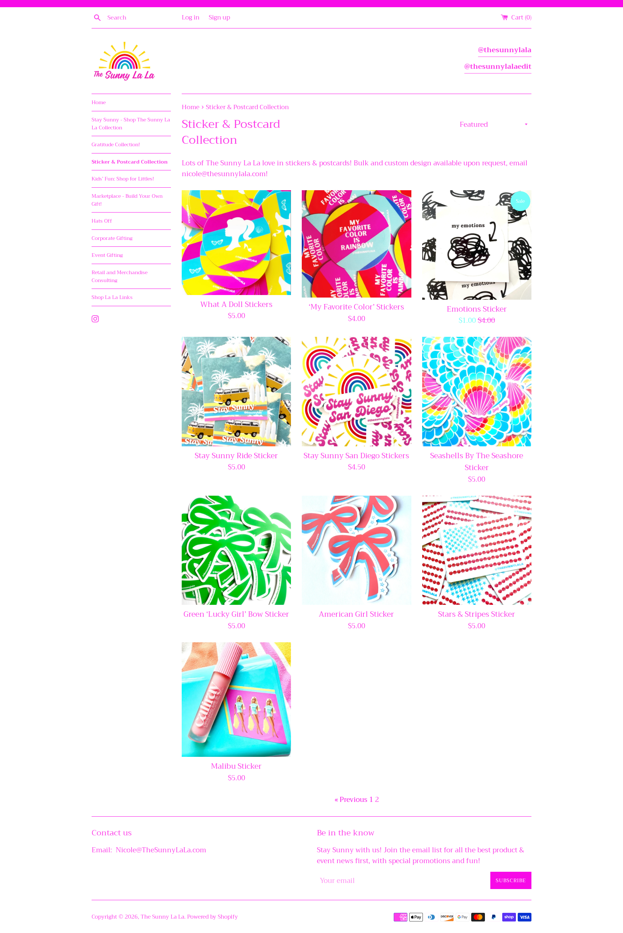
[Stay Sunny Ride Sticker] (236, 391)
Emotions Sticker (477, 309)
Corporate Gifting (112, 238)
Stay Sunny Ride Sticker (236, 455)
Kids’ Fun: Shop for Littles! (123, 178)
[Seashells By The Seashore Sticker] (476, 391)
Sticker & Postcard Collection (130, 161)
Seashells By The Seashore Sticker (476, 461)
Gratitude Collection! (116, 144)
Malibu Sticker (236, 766)
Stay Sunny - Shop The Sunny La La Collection (131, 123)
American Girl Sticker (356, 614)
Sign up (219, 17)
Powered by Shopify (212, 916)
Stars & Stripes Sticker (476, 614)
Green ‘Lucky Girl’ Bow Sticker (236, 614)
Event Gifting (107, 255)
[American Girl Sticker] (356, 550)
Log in (190, 17)
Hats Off (102, 220)
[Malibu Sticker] (236, 699)
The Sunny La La (162, 916)
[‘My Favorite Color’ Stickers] (356, 244)
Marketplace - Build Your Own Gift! (127, 200)
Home (99, 102)
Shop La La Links (112, 297)
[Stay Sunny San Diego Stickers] (356, 391)
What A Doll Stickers (236, 304)
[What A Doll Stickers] (236, 242)
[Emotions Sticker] (476, 244)
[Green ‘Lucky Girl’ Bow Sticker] (236, 550)
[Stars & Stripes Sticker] (476, 550)
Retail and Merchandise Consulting (119, 276)
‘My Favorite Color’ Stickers (356, 306)
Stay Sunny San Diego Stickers (356, 455)
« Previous (351, 799)
